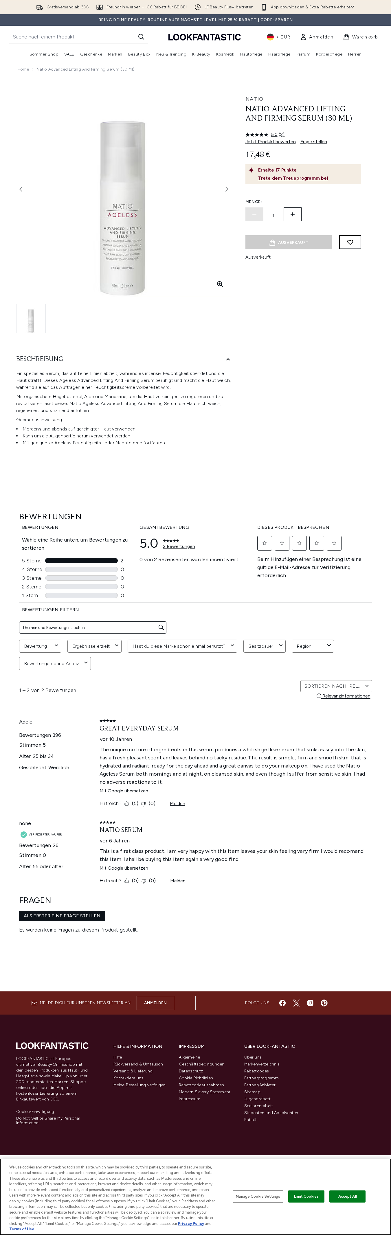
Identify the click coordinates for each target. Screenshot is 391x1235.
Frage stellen (313, 141)
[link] (316, 37)
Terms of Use (21, 1229)
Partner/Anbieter (260, 1085)
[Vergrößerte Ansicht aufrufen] (220, 284)
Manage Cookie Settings (258, 1196)
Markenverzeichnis (262, 1064)
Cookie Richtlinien (196, 1078)
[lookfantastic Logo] (204, 37)
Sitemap (252, 1091)
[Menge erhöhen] (293, 214)
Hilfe (117, 1057)
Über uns (253, 1057)
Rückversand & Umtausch (138, 1064)
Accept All (347, 1196)
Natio (254, 99)
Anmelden (155, 1002)
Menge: (253, 201)
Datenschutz (191, 1071)
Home (23, 69)
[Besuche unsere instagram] (310, 1003)
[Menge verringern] (254, 214)
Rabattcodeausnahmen (201, 1085)
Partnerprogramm (261, 1078)
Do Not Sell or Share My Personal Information (48, 1120)
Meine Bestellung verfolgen (139, 1085)
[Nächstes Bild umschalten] (227, 189)
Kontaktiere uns (128, 1078)
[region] (195, 1197)
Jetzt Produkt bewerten (270, 141)
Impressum (190, 1098)
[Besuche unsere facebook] (282, 1003)
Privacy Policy (191, 1223)
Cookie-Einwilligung (35, 1111)
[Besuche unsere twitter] (296, 1003)
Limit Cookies (306, 1196)
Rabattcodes (256, 1071)
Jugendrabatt (257, 1098)
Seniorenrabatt (258, 1105)
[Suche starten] (141, 36)
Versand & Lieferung (133, 1071)
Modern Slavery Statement (205, 1091)
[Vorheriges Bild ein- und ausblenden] (20, 189)
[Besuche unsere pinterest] (324, 1003)
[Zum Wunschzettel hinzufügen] (350, 242)
